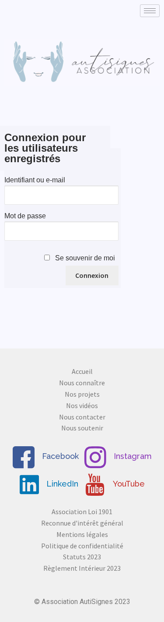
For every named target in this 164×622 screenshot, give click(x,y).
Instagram (132, 456)
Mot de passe (25, 216)
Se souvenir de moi (85, 258)
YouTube (128, 483)
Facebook (59, 456)
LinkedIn (61, 483)
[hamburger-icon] (150, 10)
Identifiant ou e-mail (34, 180)
